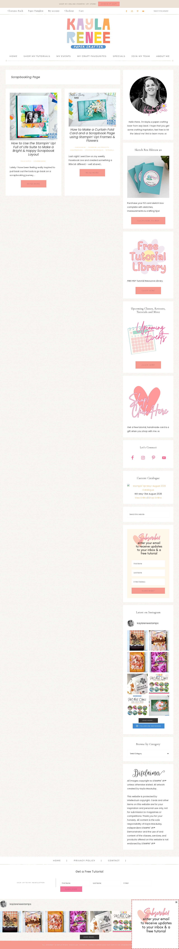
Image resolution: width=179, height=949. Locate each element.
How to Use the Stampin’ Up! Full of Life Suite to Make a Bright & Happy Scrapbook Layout (33, 148)
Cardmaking (80, 147)
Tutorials (110, 150)
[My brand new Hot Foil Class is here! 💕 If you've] (159, 684)
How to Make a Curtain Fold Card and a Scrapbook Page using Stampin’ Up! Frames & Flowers (92, 135)
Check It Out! (109, 4)
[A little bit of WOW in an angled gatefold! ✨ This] (159, 640)
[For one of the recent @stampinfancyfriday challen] (159, 705)
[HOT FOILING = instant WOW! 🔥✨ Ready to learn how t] (137, 705)
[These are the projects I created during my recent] (159, 662)
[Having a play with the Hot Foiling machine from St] (137, 684)
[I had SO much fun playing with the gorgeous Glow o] (137, 662)
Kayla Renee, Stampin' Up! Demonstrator (89, 33)
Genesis (83, 945)
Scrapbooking (39, 161)
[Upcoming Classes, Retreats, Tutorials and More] (148, 359)
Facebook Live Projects (98, 147)
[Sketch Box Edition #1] (148, 177)
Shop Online (155, 497)
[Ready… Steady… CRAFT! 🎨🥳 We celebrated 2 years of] (137, 640)
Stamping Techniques (94, 150)
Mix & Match (26, 161)
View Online (141, 497)
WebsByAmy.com (129, 945)
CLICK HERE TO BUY (148, 221)
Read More (33, 184)
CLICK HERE (148, 290)
